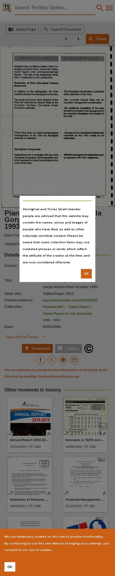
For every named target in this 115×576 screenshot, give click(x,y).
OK (86, 273)
